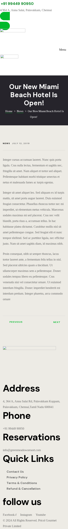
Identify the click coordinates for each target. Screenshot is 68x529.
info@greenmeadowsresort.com (22, 450)
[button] (34, 21)
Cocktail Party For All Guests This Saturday (17, 323)
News (6, 143)
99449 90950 (16, 428)
